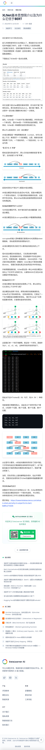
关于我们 (5, 712)
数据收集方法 (7, 721)
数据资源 (5, 699)
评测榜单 (5, 691)
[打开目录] (41, 739)
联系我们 (5, 725)
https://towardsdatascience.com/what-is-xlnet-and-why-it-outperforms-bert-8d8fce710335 (22, 503)
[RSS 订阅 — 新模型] (16, 678)
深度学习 (9, 28)
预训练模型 (27, 28)
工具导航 (28, 699)
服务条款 (27, 746)
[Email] (10, 678)
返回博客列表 (23, 550)
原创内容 (28, 695)
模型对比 (5, 695)
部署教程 (28, 691)
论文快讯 (18, 28)
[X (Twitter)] (4, 678)
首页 (3, 10)
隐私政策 (5, 716)
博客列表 (10, 10)
